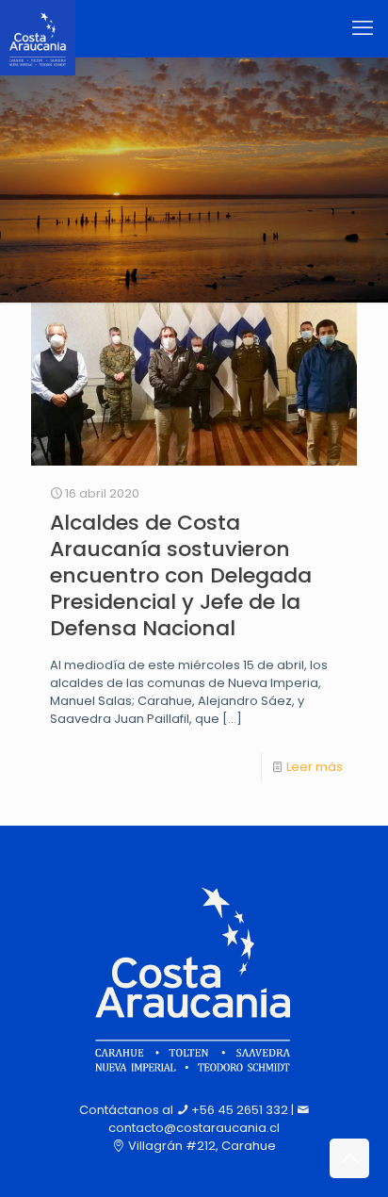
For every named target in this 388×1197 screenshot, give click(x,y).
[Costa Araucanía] (37, 28)
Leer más (314, 767)
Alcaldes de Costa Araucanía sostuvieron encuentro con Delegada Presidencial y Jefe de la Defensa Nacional (181, 575)
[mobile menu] (363, 28)
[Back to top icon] (349, 1158)
